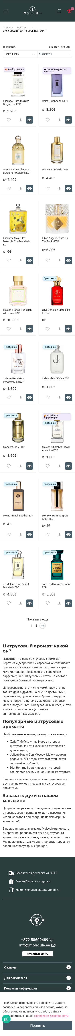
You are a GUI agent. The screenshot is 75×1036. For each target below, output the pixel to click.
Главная (8, 27)
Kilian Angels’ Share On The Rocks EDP (55, 240)
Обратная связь (37, 953)
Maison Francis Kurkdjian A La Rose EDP (17, 311)
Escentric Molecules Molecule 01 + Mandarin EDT (16, 241)
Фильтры (47, 54)
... (32, 28)
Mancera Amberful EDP (55, 169)
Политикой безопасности (51, 1016)
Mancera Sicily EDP (14, 447)
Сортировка (12, 54)
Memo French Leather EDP (18, 515)
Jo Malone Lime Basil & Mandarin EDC (16, 586)
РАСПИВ (22, 27)
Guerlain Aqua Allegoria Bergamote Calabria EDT (17, 171)
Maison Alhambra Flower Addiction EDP (56, 449)
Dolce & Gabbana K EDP (55, 101)
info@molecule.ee (34, 945)
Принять (37, 1025)
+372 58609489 (34, 940)
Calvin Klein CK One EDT (55, 378)
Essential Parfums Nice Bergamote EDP (16, 102)
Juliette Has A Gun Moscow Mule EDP (13, 380)
